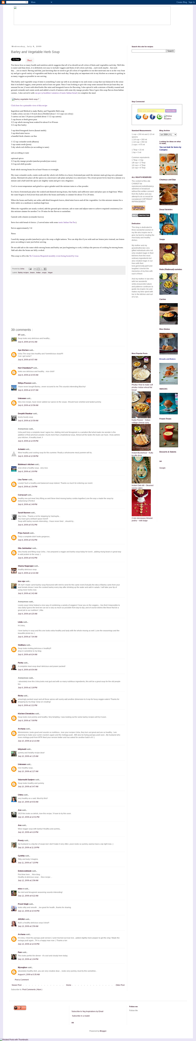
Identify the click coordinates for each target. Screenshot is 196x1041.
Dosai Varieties (166, 209)
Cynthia (21, 856)
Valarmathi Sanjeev (26, 780)
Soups (162, 239)
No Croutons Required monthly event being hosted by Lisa (53, 256)
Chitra (21, 795)
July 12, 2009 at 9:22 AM (28, 896)
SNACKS (163, 389)
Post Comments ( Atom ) (32, 989)
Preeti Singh (23, 904)
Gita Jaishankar (25, 548)
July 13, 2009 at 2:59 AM (28, 926)
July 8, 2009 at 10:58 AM (28, 405)
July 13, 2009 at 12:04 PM (28, 944)
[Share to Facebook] (45, 269)
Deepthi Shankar (25, 414)
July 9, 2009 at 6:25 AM (27, 614)
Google (162, 468)
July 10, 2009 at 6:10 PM (28, 832)
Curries (162, 299)
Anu (20, 825)
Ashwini (21, 449)
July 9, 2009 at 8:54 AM (27, 670)
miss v (21, 889)
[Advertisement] (69, 33)
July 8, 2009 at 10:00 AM (28, 375)
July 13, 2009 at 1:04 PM (28, 959)
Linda (20, 622)
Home (68, 985)
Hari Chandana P (25, 368)
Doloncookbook (25, 871)
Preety (21, 840)
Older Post (120, 985)
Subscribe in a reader (81, 1016)
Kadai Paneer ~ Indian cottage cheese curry (141, 421)
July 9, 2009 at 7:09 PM (27, 720)
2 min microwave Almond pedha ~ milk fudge (142, 519)
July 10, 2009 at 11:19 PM (28, 847)
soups (44, 272)
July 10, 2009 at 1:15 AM (28, 756)
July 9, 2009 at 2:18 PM (27, 688)
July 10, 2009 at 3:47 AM (28, 786)
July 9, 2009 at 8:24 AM (27, 654)
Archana (22, 729)
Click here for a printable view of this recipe (29, 105)
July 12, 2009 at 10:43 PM (28, 911)
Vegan (50, 272)
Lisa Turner (23, 480)
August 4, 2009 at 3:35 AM (29, 974)
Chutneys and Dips (167, 180)
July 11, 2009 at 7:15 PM (28, 863)
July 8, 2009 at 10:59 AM (28, 421)
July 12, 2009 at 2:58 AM (28, 880)
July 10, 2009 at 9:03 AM (28, 802)
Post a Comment (22, 980)
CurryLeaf (22, 495)
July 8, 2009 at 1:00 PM (27, 471)
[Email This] (35, 269)
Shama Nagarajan (26, 566)
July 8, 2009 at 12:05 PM (28, 441)
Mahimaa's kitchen (26, 464)
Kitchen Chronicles (26, 714)
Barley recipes (23, 272)
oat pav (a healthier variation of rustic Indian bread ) (56, 93)
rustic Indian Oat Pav (67, 222)
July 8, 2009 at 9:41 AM (27, 342)
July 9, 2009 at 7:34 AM (27, 637)
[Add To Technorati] (159, 119)
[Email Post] (30, 269)
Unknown (22, 398)
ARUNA (21, 919)
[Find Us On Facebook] (152, 119)
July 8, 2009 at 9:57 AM (27, 360)
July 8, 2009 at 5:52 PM (27, 540)
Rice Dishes (164, 329)
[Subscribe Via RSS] (145, 119)
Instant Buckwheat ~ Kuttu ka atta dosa (142, 454)
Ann (20, 810)
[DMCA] (141, 217)
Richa (20, 696)
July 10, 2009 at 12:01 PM (28, 817)
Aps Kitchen (23, 350)
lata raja (21, 581)
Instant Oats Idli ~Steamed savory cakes (142, 486)
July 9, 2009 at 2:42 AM (27, 593)
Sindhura (22, 645)
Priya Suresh (24, 533)
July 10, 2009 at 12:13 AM (28, 741)
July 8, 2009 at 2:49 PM (27, 504)
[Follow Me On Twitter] (138, 119)
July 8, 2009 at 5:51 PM (27, 525)
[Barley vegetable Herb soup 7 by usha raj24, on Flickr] (25, 99)
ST (19, 335)
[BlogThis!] (38, 269)
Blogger (103, 1031)
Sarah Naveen (24, 513)
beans (32, 272)
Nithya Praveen (25, 383)
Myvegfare (23, 967)
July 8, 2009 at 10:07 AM (28, 390)
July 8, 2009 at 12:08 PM (28, 456)
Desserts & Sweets (167, 452)
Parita (21, 663)
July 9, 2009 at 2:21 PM (27, 705)
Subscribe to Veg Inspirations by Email (87, 1011)
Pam (20, 952)
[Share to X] (41, 269)
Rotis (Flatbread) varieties (170, 269)
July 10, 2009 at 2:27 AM (28, 771)
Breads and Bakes (167, 359)
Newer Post (16, 985)
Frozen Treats (165, 419)
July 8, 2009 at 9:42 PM (27, 558)
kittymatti (22, 749)
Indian (38, 272)
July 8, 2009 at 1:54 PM (27, 487)
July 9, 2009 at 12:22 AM (28, 573)
